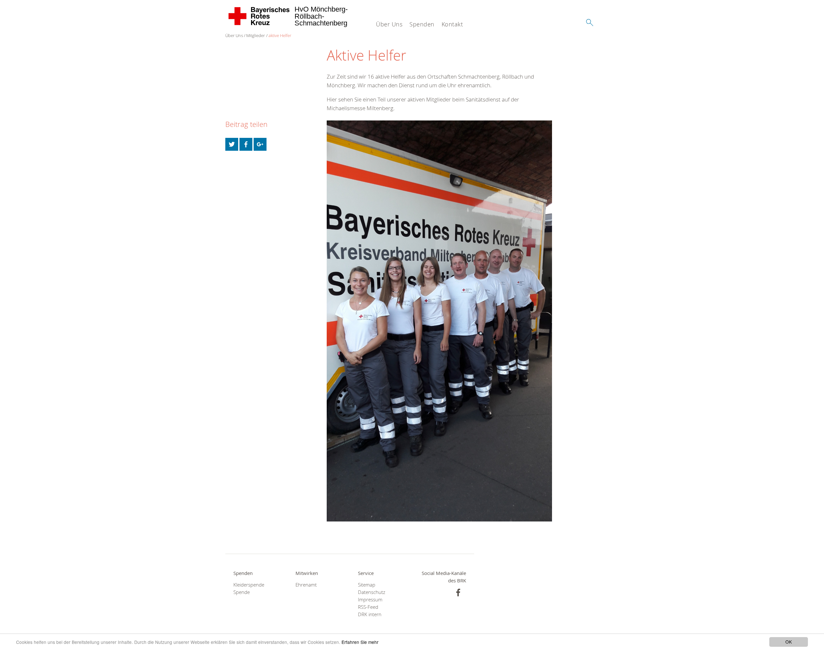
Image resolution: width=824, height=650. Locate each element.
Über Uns (389, 24)
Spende (241, 592)
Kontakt (452, 24)
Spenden (422, 24)
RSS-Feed (368, 607)
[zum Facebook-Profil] (458, 592)
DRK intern (369, 614)
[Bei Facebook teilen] (245, 144)
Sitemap (366, 585)
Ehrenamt (306, 585)
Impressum (370, 600)
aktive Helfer (279, 35)
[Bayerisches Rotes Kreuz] (259, 16)
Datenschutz (371, 592)
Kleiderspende (248, 585)
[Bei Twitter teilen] (231, 144)
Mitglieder (255, 35)
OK (788, 641)
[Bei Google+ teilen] (260, 144)
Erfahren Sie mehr (360, 642)
